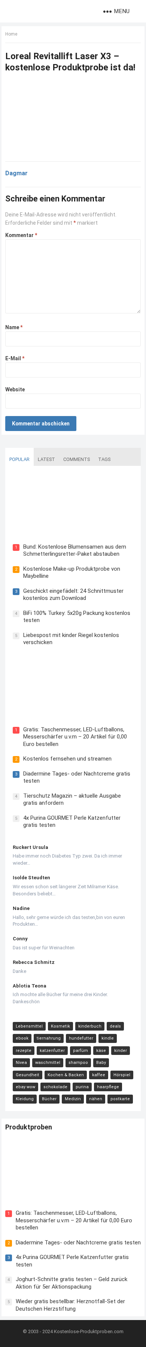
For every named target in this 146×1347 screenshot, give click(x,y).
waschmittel (47, 1062)
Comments (76, 459)
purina (82, 1086)
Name (13, 327)
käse (101, 1050)
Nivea (21, 1062)
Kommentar (21, 235)
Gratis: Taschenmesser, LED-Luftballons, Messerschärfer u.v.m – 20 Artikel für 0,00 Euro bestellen (75, 736)
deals (115, 1026)
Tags (104, 459)
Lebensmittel (29, 1026)
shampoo (78, 1062)
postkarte (120, 1098)
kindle (107, 1038)
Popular (19, 459)
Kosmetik (60, 1026)
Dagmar (16, 173)
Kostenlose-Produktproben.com (89, 1331)
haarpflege (108, 1086)
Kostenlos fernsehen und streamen (67, 758)
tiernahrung (49, 1038)
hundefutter (81, 1038)
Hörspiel (121, 1075)
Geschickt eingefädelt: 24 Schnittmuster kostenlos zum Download (73, 595)
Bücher (49, 1098)
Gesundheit (27, 1075)
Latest (46, 459)
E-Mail (14, 358)
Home (11, 34)
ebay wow (25, 1086)
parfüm (80, 1050)
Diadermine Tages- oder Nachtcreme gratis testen (78, 1242)
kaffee (98, 1075)
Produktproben (28, 1127)
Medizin (73, 1098)
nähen (95, 1098)
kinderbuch (89, 1026)
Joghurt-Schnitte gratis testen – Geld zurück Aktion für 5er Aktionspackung (71, 1283)
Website (15, 389)
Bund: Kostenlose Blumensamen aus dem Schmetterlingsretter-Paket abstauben (74, 550)
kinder (120, 1050)
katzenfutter (52, 1050)
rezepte (23, 1050)
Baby (101, 1062)
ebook (22, 1038)
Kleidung (25, 1098)
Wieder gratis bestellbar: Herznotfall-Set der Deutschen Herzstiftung (70, 1305)
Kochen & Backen (66, 1075)
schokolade (55, 1086)
